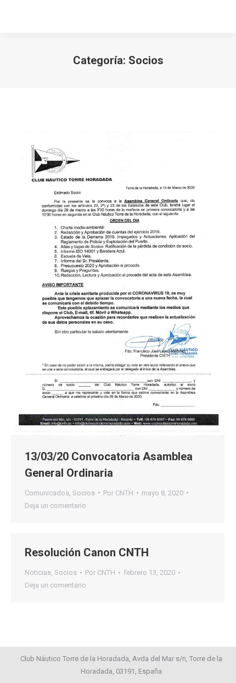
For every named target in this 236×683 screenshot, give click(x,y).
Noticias (38, 572)
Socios (83, 493)
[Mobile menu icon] (17, 16)
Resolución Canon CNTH (87, 552)
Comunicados (47, 493)
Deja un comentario (55, 505)
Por (118, 493)
